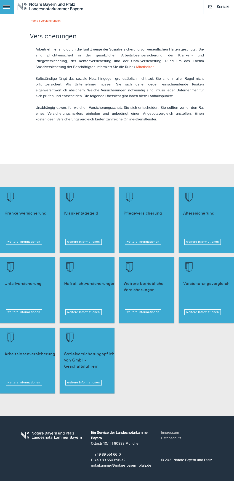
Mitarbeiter (144, 67)
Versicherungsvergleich (206, 284)
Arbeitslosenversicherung (30, 354)
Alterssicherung (199, 213)
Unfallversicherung (23, 284)
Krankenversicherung (26, 213)
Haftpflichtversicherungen (90, 284)
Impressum (170, 432)
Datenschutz (171, 438)
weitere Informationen (24, 242)
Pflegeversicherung (143, 213)
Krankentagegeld (81, 213)
